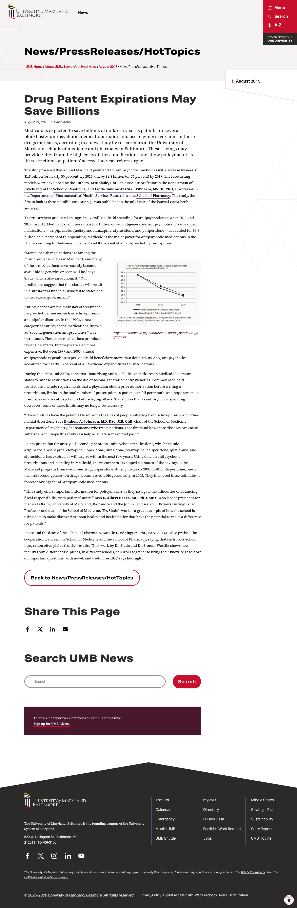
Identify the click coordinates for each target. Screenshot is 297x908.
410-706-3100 (46, 842)
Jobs (207, 838)
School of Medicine (69, 189)
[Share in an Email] (65, 631)
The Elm (162, 800)
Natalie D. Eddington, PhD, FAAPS (131, 532)
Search (187, 681)
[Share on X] (40, 631)
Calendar (163, 809)
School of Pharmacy (153, 195)
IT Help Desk (213, 819)
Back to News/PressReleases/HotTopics (82, 578)
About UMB (53, 67)
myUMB (209, 800)
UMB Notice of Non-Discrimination (46, 877)
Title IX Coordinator (253, 872)
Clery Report (261, 828)
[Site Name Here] (38, 11)
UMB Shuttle (166, 838)
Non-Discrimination (233, 895)
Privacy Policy (150, 895)
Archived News (85, 67)
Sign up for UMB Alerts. (52, 724)
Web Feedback (206, 895)
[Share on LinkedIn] (52, 631)
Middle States (262, 800)
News (83, 12)
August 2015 (108, 67)
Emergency (165, 819)
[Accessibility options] (289, 900)
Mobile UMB (165, 828)
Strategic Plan (262, 809)
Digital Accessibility (178, 895)
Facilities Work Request (222, 828)
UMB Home (34, 67)
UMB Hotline (261, 838)
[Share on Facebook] (27, 630)
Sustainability (262, 819)
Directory (211, 809)
